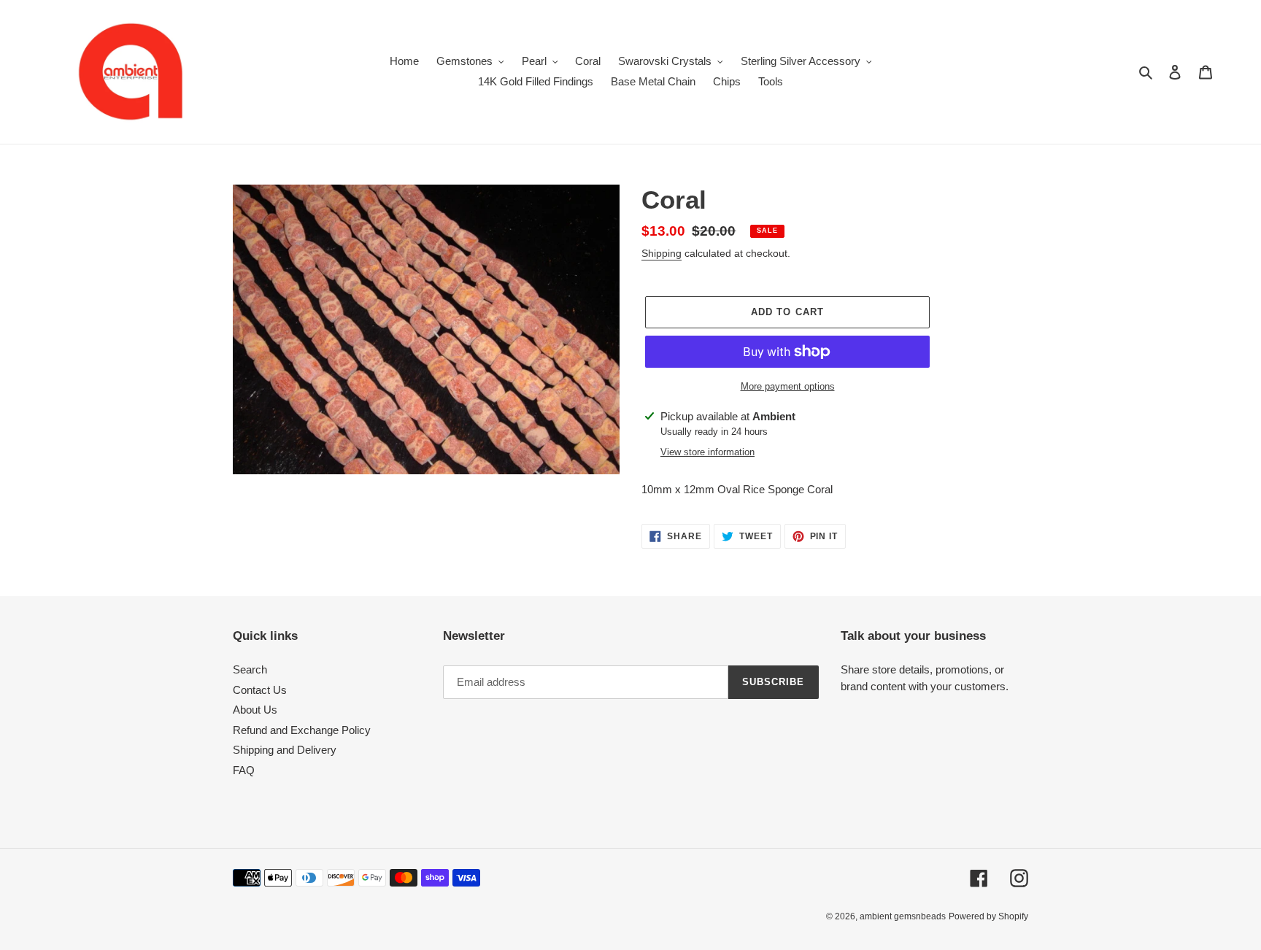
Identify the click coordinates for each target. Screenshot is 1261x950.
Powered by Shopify (988, 916)
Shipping (661, 253)
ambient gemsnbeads (903, 916)
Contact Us (260, 690)
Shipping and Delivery (284, 750)
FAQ (244, 770)
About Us (255, 709)
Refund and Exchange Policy (302, 730)
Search (250, 669)
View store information (707, 452)
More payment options (788, 386)
